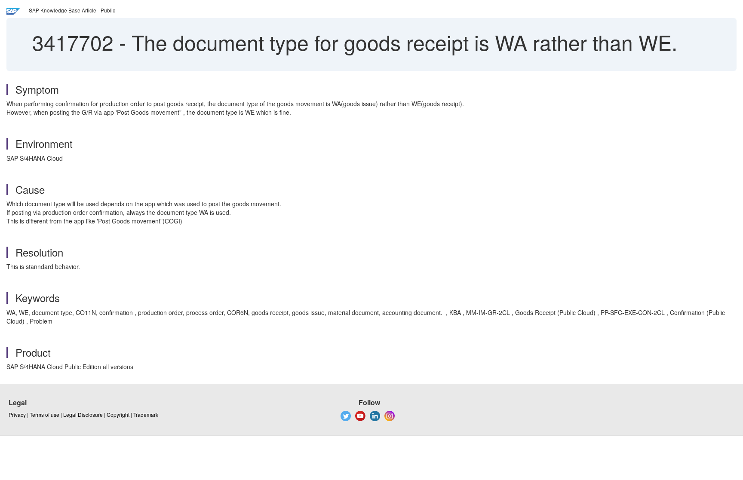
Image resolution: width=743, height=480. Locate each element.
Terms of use (44, 414)
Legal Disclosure (83, 414)
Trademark (145, 414)
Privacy (17, 414)
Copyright (118, 414)
